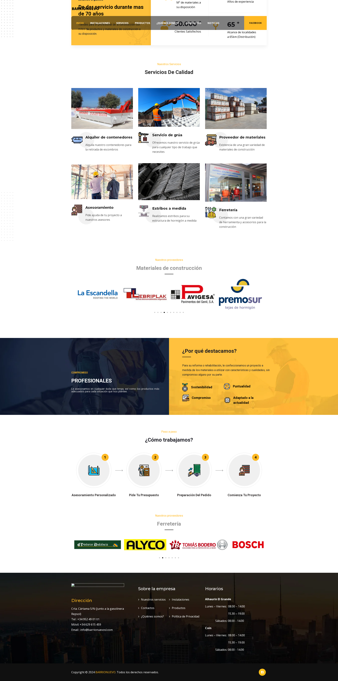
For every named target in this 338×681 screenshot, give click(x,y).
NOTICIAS (213, 23)
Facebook (255, 22)
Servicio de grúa (167, 135)
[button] (154, 312)
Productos (142, 23)
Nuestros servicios (153, 599)
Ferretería (228, 210)
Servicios (122, 23)
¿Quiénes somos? (168, 23)
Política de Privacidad (185, 616)
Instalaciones (100, 23)
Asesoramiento (99, 207)
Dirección (81, 600)
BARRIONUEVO (105, 672)
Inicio (80, 23)
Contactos (193, 23)
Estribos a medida (169, 208)
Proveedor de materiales (242, 137)
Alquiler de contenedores (108, 137)
